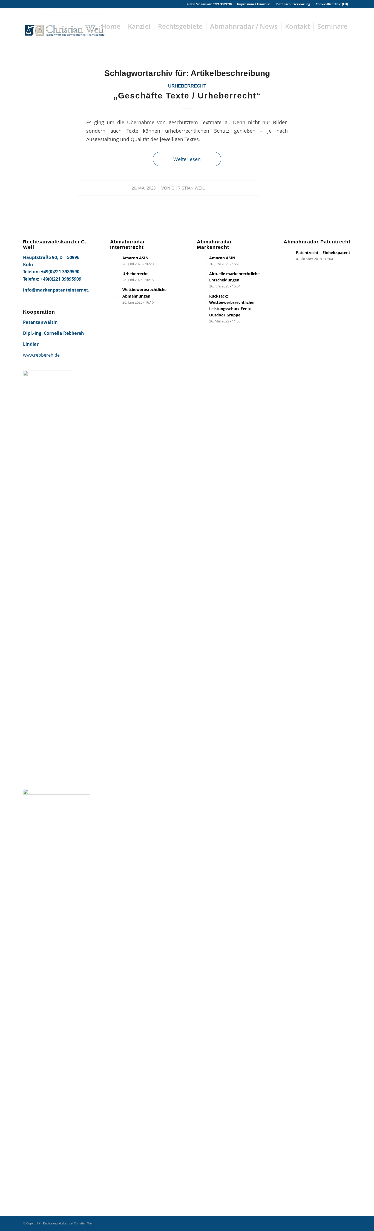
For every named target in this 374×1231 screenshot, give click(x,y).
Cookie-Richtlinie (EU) (332, 4)
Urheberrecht (187, 86)
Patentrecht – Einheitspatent (323, 252)
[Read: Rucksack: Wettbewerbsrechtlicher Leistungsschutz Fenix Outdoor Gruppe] (202, 298)
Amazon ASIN (135, 257)
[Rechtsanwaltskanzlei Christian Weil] (64, 26)
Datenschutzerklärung (293, 4)
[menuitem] (254, 4)
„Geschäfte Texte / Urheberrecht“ (187, 95)
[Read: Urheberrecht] (115, 276)
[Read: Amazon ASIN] (115, 260)
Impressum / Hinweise (254, 4)
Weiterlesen (187, 159)
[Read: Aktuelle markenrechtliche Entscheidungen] (202, 276)
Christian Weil (188, 188)
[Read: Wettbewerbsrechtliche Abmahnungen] (115, 292)
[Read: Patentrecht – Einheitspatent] (289, 255)
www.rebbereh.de (41, 355)
